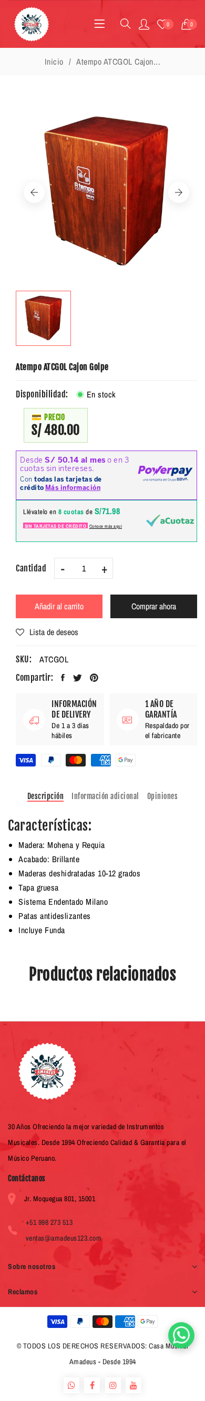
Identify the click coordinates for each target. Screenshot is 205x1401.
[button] (189, 24)
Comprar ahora (153, 606)
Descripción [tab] (45, 796)
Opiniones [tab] (162, 796)
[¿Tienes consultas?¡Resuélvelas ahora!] (181, 1335)
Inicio (54, 61)
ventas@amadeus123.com (64, 1238)
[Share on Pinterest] (94, 677)
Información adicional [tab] (105, 796)
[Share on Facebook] (63, 677)
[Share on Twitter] (78, 677)
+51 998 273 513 (49, 1222)
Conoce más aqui (105, 526)
